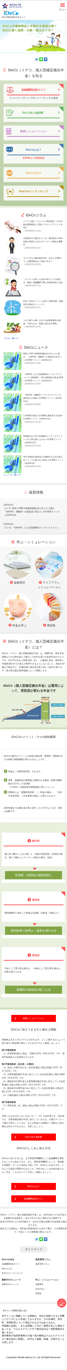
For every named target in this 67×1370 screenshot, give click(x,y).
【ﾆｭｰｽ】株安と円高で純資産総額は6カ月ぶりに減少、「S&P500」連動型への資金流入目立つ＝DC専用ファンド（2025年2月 (32, 511)
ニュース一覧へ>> (12, 475)
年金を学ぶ (40, 1289)
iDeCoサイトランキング (12, 1273)
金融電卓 (39, 1284)
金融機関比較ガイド (33, 1198)
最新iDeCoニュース (10, 1284)
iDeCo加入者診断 (33, 1137)
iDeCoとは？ (33, 1186)
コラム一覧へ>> (11, 338)
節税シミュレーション (33, 1018)
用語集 (38, 1293)
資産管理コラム (42, 1264)
